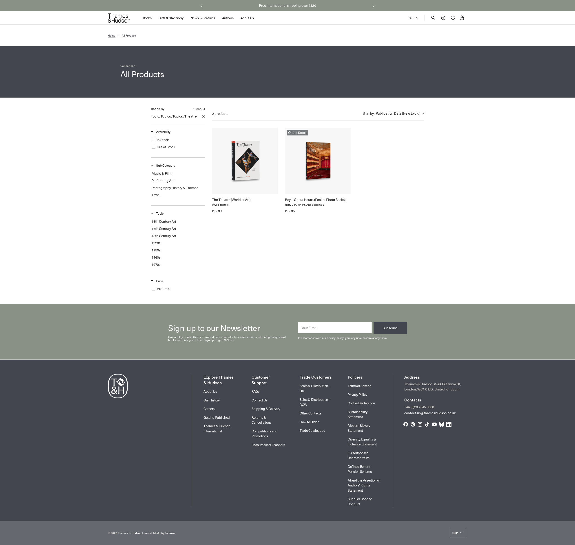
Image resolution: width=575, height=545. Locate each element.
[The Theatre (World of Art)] (245, 161)
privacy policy (335, 338)
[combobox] (393, 113)
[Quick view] (219, 186)
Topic (159, 213)
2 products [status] (220, 113)
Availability (162, 132)
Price (159, 281)
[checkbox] (177, 139)
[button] (201, 5)
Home (111, 35)
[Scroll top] (569, 539)
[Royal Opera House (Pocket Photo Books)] (318, 161)
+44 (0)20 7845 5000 (419, 406)
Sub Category (165, 165)
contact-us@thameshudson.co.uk (430, 412)
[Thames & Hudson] (119, 18)
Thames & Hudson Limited (135, 533)
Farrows (170, 533)
